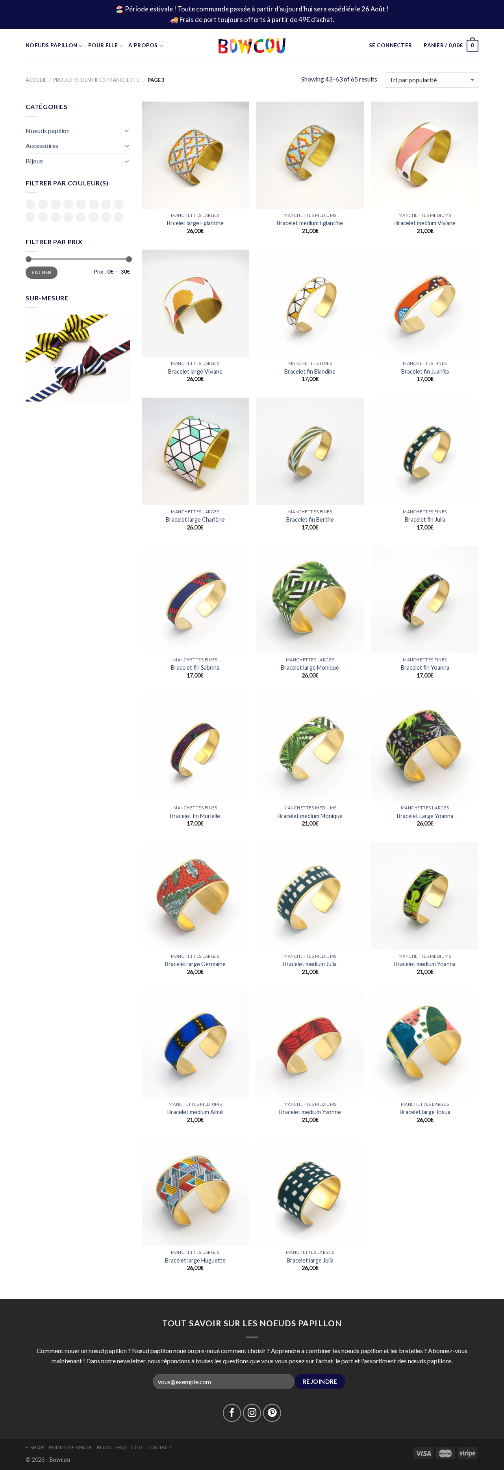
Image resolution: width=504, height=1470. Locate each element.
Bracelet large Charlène (195, 519)
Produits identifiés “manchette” (97, 80)
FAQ (121, 1447)
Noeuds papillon (48, 130)
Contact (159, 1447)
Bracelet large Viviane (195, 371)
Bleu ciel (56, 205)
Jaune (106, 204)
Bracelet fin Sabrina (195, 667)
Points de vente (70, 1447)
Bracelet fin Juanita (425, 371)
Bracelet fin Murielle (195, 816)
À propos (143, 45)
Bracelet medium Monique (310, 816)
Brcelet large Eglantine (195, 223)
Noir (119, 204)
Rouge (68, 217)
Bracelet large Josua (425, 1112)
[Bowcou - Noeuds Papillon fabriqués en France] (252, 46)
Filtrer (42, 272)
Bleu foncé (68, 205)
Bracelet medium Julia (310, 964)
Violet (119, 217)
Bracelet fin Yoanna (425, 667)
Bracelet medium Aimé (195, 1112)
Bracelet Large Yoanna (425, 816)
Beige (30, 204)
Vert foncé (106, 217)
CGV (137, 1447)
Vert (81, 217)
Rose (43, 217)
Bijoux (34, 161)
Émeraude (93, 204)
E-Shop (35, 1447)
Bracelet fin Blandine (309, 371)
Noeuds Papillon (51, 45)
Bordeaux (81, 204)
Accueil (36, 80)
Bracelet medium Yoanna (425, 964)
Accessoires (42, 145)
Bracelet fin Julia (425, 519)
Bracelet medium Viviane (425, 223)
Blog (104, 1447)
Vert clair (93, 217)
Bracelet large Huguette (195, 1260)
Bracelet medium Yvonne (310, 1112)
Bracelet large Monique (310, 667)
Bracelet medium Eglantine (310, 223)
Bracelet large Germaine (195, 964)
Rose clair (56, 217)
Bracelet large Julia (310, 1260)
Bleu (43, 204)
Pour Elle (103, 45)
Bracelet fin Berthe (310, 519)
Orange (30, 217)
